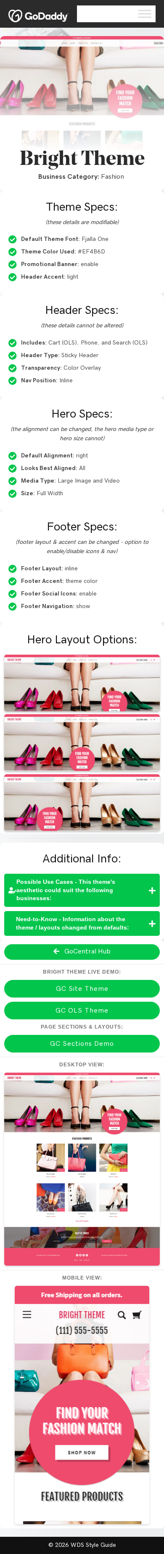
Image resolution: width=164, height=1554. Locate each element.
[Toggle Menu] (144, 14)
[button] (82, 890)
